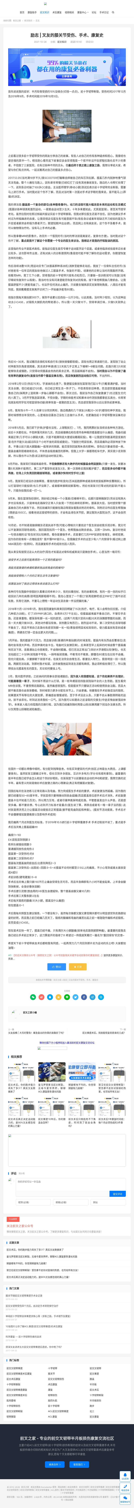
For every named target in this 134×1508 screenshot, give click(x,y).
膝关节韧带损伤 (67, 1490)
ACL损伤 (55, 1490)
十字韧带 (52, 1368)
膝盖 (92, 1379)
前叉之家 (67, 5)
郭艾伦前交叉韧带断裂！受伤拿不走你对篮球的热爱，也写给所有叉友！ (112, 1088)
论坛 (94, 12)
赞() (56, 966)
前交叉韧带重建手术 (115, 1487)
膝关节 (51, 1373)
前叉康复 (94, 1416)
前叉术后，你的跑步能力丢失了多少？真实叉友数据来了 (21, 1088)
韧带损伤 (52, 1395)
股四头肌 (52, 1400)
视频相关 (69, 12)
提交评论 (117, 1194)
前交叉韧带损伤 (56, 1379)
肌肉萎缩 (11, 1400)
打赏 (78, 966)
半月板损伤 (95, 1400)
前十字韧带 (53, 1405)
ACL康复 (52, 1416)
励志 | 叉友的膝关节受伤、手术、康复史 (67, 35)
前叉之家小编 (30, 1012)
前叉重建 (94, 1373)
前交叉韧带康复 (42, 1490)
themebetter (46, 1487)
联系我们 (79, 1464)
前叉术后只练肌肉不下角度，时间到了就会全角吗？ (82, 1122)
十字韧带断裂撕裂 (106, 1490)
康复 (50, 1389)
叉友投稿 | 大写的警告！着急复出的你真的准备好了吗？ (36, 1032)
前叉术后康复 (13, 1379)
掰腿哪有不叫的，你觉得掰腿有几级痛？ (27, 1263)
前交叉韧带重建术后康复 (19, 1373)
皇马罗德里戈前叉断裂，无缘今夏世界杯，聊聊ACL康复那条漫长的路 (51, 1088)
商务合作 (54, 1464)
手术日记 (104, 12)
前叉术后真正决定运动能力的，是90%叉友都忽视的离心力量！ (21, 1122)
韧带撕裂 (11, 1416)
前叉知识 (44, 12)
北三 (92, 1411)
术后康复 (57, 12)
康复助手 (32, 12)
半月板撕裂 (92, 1490)
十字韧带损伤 (13, 1405)
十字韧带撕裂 (13, 1384)
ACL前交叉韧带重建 (58, 1411)
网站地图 (62, 1487)
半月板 (93, 1384)
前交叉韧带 (95, 1368)
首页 (22, 12)
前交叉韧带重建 (15, 1368)
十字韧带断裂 (96, 1395)
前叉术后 (94, 1389)
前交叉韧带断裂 (15, 1411)
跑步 (92, 1405)
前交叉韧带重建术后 (17, 1395)
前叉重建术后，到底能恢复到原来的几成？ (104, 1032)
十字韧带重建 (68, 1493)
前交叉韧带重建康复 (17, 1389)
